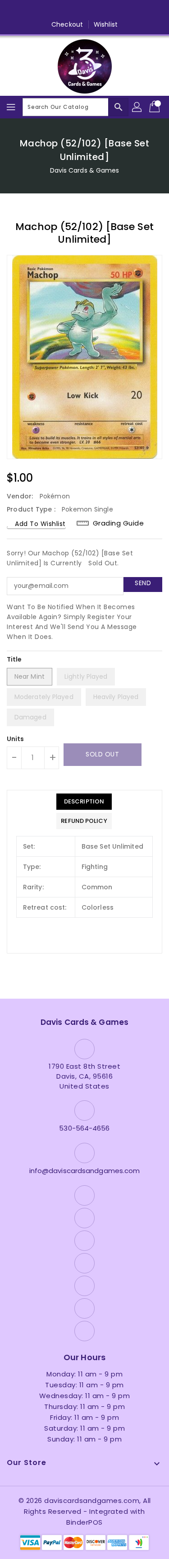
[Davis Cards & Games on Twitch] (119, 10)
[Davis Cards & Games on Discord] (102, 10)
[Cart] (155, 107)
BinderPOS (84, 1522)
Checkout (67, 24)
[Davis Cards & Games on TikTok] (136, 10)
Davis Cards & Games (84, 170)
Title (14, 659)
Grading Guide (118, 523)
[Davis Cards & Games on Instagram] (67, 10)
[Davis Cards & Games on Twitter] (50, 10)
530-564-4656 (84, 1128)
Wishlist (106, 24)
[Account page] (137, 107)
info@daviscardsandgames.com (84, 1170)
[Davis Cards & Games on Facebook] (33, 10)
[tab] (83, 802)
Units (15, 739)
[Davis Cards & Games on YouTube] (84, 10)
